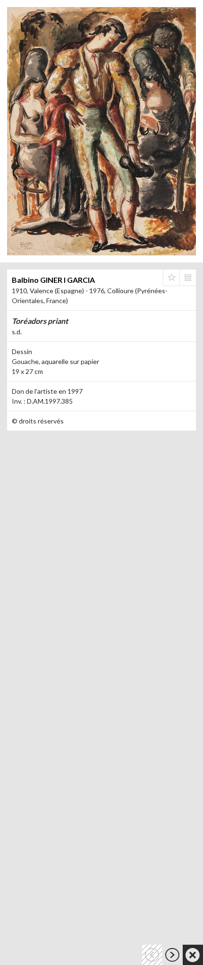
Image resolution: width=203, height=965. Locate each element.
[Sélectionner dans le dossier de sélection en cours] (171, 278)
